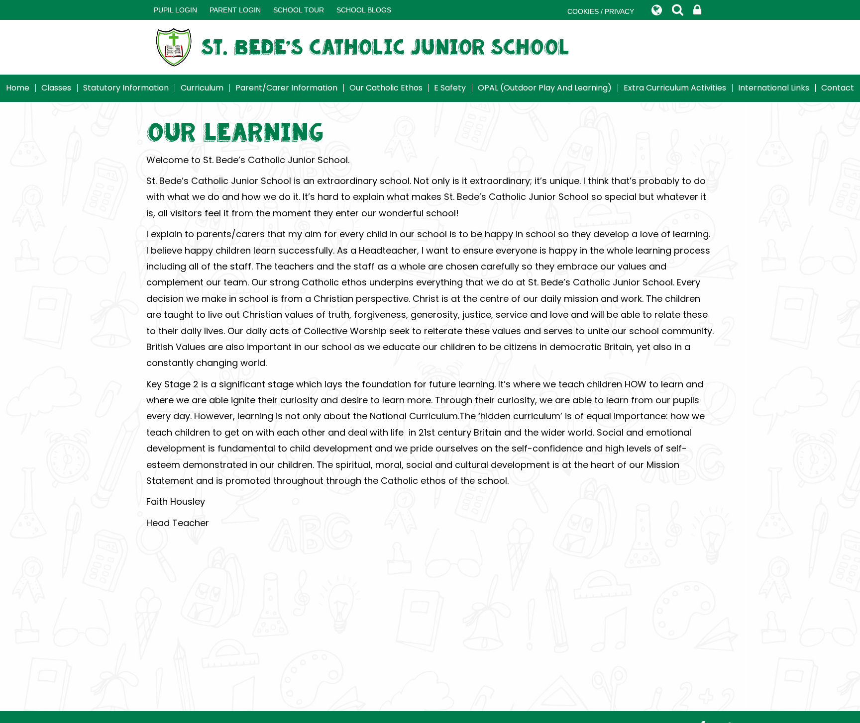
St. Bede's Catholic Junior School (385, 47)
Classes (56, 87)
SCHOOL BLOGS (363, 10)
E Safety (450, 87)
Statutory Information (126, 87)
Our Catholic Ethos (386, 87)
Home (17, 87)
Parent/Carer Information (286, 87)
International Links (773, 87)
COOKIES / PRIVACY (600, 11)
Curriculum (202, 87)
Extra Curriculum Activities (675, 87)
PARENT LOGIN (235, 10)
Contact (837, 87)
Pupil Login (175, 10)
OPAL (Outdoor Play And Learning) (545, 87)
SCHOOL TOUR (298, 10)
